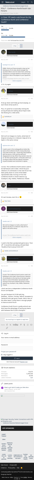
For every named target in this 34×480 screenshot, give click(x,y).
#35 (32, 216)
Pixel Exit (9, 474)
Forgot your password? (8, 351)
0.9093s (25, 477)
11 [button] (4, 28)
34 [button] (4, 35)
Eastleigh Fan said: (8, 65)
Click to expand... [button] (17, 81)
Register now (23, 362)
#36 (32, 266)
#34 (32, 193)
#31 (32, 59)
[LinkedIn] (14, 324)
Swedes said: (6, 221)
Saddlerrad (5, 13)
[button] (2, 2)
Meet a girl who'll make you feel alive (16, 387)
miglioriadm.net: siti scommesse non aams (18, 456)
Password (4, 345)
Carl (31, 377)
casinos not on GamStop (9, 456)
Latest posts (8, 384)
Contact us (4, 468)
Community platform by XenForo (17, 472)
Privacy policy (11, 468)
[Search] (32, 2)
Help (18, 468)
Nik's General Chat (9, 391)
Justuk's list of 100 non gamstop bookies (3, 447)
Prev (15, 46)
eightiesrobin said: (8, 145)
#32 (32, 98)
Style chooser (4, 465)
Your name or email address (10, 337)
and (11, 251)
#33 (32, 132)
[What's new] (28, 2)
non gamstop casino (31, 456)
